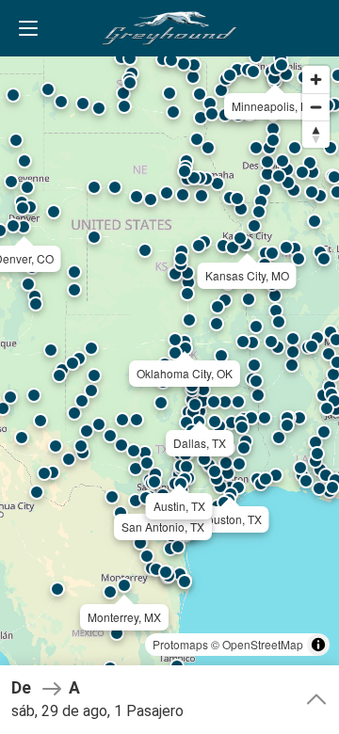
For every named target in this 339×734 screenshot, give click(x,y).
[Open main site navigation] (28, 28)
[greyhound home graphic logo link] (169, 28)
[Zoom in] (316, 79)
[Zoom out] (316, 106)
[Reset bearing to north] (316, 134)
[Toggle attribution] (318, 644)
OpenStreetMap (262, 644)
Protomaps (180, 644)
